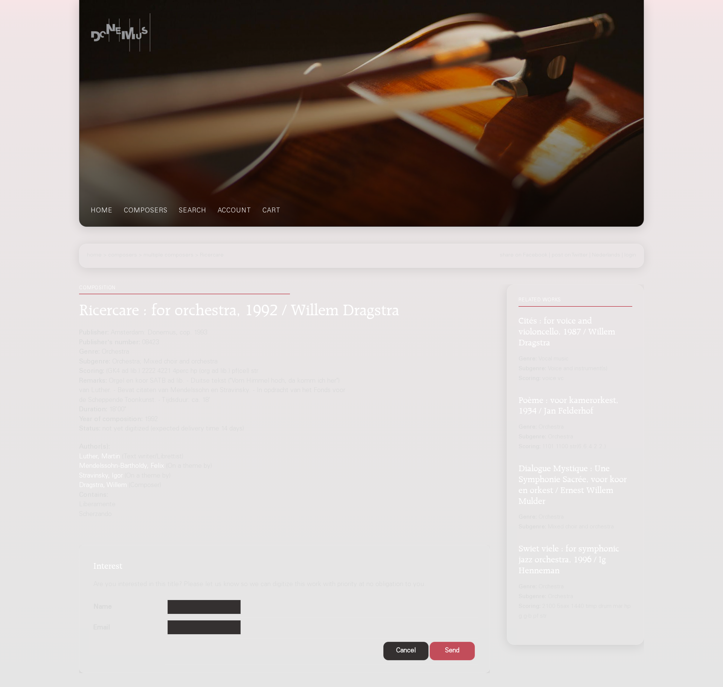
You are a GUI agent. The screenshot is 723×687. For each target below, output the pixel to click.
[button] (406, 651)
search (192, 211)
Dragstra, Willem (103, 485)
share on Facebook (524, 255)
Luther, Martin (99, 457)
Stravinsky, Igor (101, 476)
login (630, 255)
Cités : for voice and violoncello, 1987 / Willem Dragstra (567, 330)
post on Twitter (570, 255)
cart (271, 211)
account (234, 211)
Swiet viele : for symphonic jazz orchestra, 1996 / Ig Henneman (569, 558)
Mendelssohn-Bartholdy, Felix (121, 466)
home (102, 211)
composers (146, 211)
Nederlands (606, 255)
